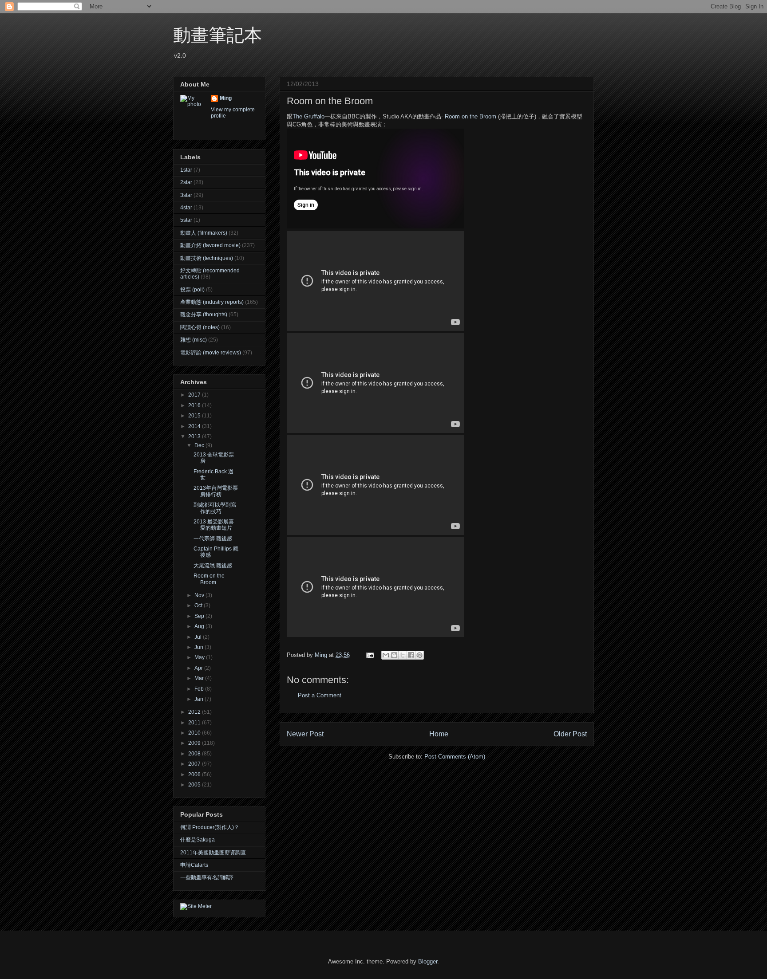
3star (186, 195)
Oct (199, 605)
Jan (199, 699)
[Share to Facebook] (411, 655)
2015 (195, 416)
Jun (199, 647)
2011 (195, 723)
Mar (199, 678)
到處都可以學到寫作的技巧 (215, 508)
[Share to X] (402, 655)
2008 (195, 754)
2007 (195, 764)
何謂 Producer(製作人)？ (209, 827)
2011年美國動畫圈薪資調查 (213, 852)
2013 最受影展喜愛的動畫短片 (214, 525)
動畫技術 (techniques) (206, 258)
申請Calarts (194, 865)
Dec (200, 445)
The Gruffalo (308, 116)
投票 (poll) (192, 290)
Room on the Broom (470, 116)
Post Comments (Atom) (454, 756)
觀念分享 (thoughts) (203, 314)
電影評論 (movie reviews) (210, 353)
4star (186, 207)
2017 (195, 395)
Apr (199, 668)
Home (438, 734)
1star (186, 170)
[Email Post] (369, 655)
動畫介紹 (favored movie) (210, 245)
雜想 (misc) (193, 340)
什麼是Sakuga (197, 840)
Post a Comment (319, 695)
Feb (199, 689)
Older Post (570, 734)
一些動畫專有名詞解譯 (206, 877)
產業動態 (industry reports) (212, 302)
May (200, 657)
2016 (195, 405)
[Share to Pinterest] (419, 655)
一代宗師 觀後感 (213, 538)
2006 (195, 774)
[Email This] (385, 655)
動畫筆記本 (217, 35)
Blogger (427, 961)
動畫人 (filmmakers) (203, 233)
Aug (200, 626)
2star (186, 182)
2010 (195, 733)
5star (186, 220)
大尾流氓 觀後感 (213, 565)
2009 (195, 743)
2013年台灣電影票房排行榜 (216, 491)
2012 (195, 712)
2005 (195, 785)
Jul (198, 637)
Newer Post (305, 734)
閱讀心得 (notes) (200, 327)
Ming (226, 98)
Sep (200, 616)
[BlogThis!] (394, 655)
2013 (195, 436)
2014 (195, 426)
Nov (200, 595)
